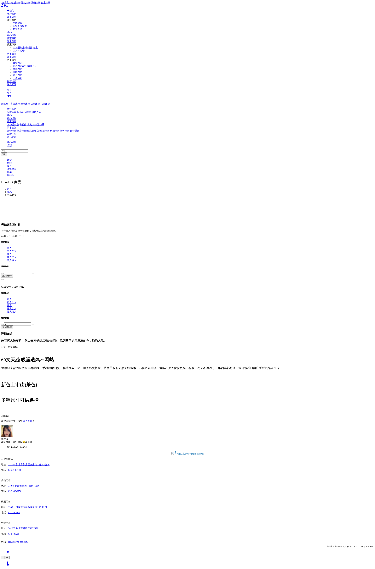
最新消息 (11, 81)
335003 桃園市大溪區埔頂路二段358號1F (29, 507)
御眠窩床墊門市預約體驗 (191, 453)
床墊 (9, 159)
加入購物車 (7, 276)
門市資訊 (11, 53)
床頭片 (10, 175)
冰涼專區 (11, 169)
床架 (9, 172)
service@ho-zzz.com (18, 542)
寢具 (9, 166)
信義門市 (17, 69)
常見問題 (11, 84)
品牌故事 (17, 23)
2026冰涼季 (19, 50)
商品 (9, 32)
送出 (4, 154)
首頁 (9, 189)
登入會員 (27, 421)
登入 (11, 10)
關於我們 (11, 13)
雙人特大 (11, 260)
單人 (9, 248)
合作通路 (17, 78)
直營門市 (17, 63)
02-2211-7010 (14, 470)
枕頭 (9, 163)
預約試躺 (11, 35)
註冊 (9, 90)
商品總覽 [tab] (11, 142)
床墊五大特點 (20, 26)
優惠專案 (11, 38)
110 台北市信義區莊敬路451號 (23, 486)
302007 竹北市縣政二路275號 (23, 528)
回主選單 (11, 17)
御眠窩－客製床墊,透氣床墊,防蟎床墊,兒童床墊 (26, 2)
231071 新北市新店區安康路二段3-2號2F (29, 464)
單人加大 (11, 251)
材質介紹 (17, 29)
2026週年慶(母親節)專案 (25, 47)
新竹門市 (17, 75)
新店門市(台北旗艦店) (24, 66)
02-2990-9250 (14, 491)
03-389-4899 (14, 512)
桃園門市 (17, 72)
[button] (11, 109)
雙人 (9, 254)
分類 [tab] (9, 145)
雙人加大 (11, 257)
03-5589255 (13, 533)
